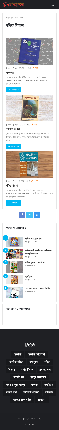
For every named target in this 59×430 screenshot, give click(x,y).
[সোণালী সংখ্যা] (29, 108)
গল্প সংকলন (45, 369)
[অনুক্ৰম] (29, 51)
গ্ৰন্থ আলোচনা (38, 377)
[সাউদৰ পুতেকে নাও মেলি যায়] (14, 267)
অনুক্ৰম (10, 72)
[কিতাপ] (13, 4)
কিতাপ (9, 68)
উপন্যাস (34, 362)
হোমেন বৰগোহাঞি (22, 400)
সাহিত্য (49, 392)
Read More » (13, 90)
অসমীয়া (17, 354)
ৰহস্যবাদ (41, 400)
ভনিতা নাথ (11, 392)
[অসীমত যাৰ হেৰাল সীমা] (14, 242)
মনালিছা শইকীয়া (31, 392)
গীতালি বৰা (18, 377)
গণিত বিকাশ (12, 185)
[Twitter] (29, 215)
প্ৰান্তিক (28, 276)
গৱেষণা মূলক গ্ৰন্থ (15, 385)
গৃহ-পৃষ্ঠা (10, 17)
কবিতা (47, 362)
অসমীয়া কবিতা (16, 362)
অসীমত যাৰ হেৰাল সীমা (33, 238)
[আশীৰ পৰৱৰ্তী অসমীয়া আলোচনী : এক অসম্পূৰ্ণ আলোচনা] (14, 254)
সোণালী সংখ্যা (13, 129)
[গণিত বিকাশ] (29, 164)
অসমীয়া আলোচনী (36, 354)
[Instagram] (37, 215)
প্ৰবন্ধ (34, 385)
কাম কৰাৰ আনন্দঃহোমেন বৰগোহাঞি (37, 288)
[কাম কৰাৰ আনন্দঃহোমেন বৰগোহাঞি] (14, 292)
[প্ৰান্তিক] (14, 280)
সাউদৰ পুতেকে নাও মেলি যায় (35, 262)
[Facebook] (22, 215)
